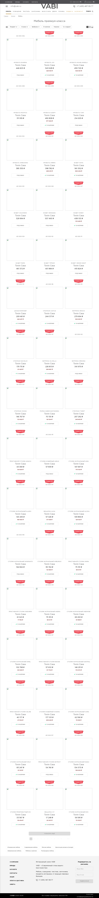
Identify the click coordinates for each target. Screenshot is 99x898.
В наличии (47, 26)
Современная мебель (30, 847)
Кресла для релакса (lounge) (64, 847)
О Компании (14, 862)
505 (68, 838)
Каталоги (13, 869)
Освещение (17, 11)
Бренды (12, 865)
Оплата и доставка (17, 880)
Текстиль (26, 11)
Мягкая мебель (46, 847)
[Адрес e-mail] (84, 876)
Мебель (8, 11)
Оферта (12, 884)
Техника (61, 11)
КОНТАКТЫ (13, 873)
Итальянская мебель (14, 847)
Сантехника (35, 11)
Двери (54, 11)
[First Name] (84, 870)
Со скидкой (66, 26)
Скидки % (69, 11)
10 (61, 838)
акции (12, 876)
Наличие (77, 11)
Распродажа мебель (47, 850)
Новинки (56, 26)
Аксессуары (46, 11)
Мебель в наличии (31, 850)
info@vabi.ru (16, 6)
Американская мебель (14, 850)
